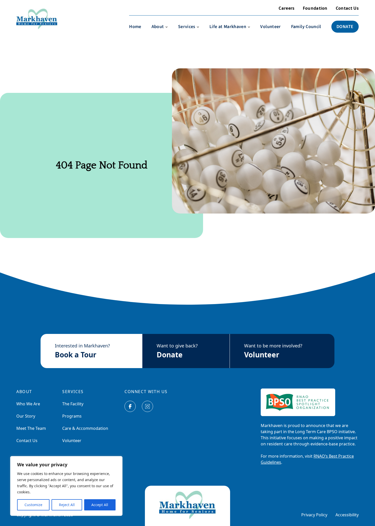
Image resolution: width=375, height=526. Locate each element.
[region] (66, 486)
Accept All (99, 504)
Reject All (67, 504)
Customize (33, 504)
